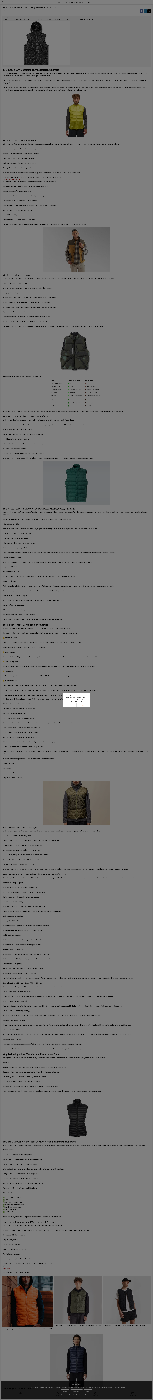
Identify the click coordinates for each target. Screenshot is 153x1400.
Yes (83, 705)
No (70, 705)
